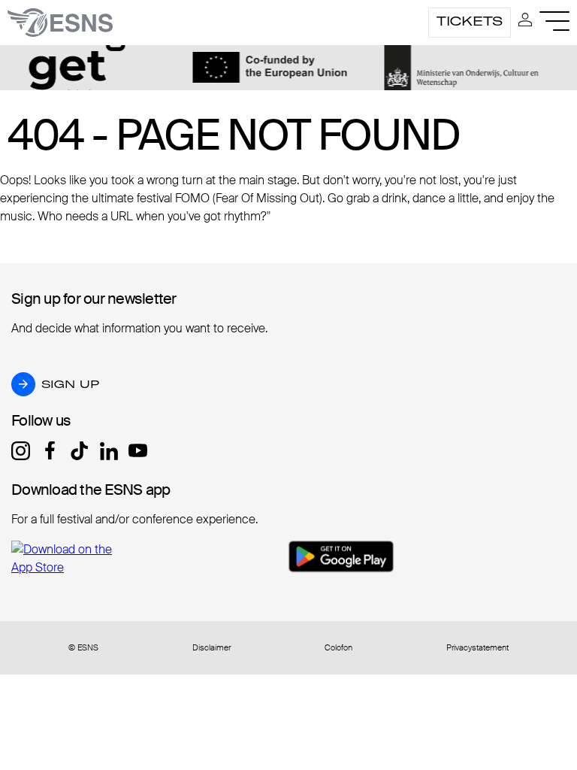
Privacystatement (477, 647)
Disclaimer (211, 647)
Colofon (338, 647)
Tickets (470, 21)
